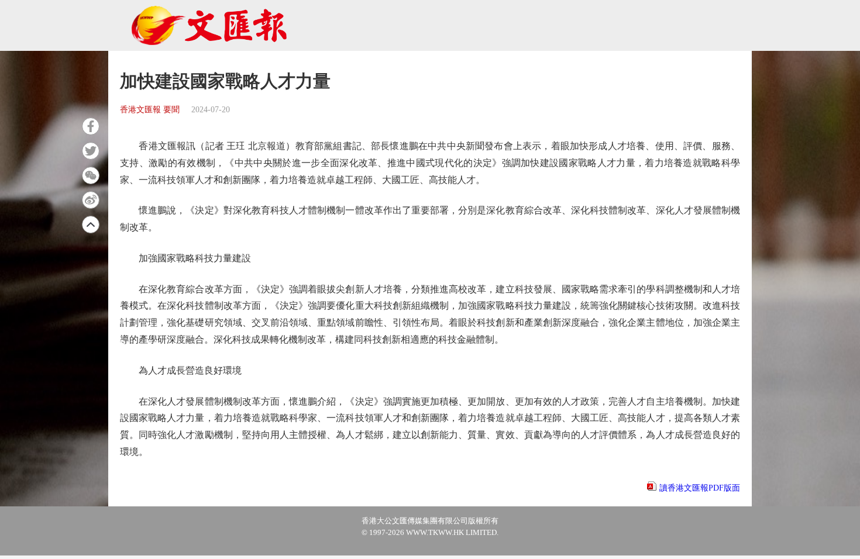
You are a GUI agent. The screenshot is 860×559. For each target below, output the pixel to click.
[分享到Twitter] (90, 151)
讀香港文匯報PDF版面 (699, 488)
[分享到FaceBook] (90, 126)
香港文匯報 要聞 (150, 109)
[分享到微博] (90, 200)
